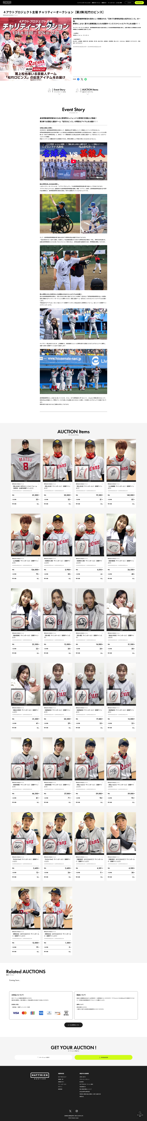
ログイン (60, 1086)
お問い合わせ (83, 1076)
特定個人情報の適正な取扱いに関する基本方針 (90, 1094)
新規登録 (60, 1089)
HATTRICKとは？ (62, 1076)
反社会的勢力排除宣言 (85, 1091)
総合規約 (82, 1081)
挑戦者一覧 (60, 1079)
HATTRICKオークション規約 (86, 1084)
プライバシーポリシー (85, 1079)
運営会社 (82, 1096)
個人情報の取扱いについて (86, 1089)
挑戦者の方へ (61, 1081)
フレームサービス (62, 1084)
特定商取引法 (83, 1086)
